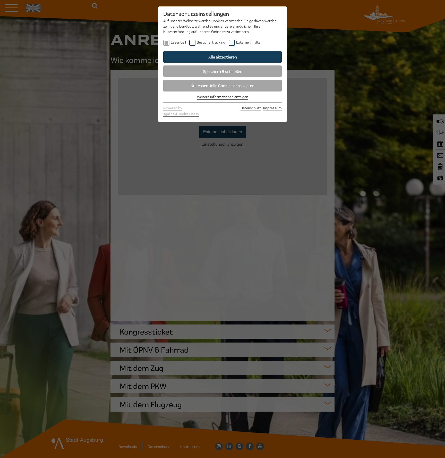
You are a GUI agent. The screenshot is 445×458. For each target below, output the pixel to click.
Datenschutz (251, 107)
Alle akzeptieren (222, 57)
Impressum (272, 107)
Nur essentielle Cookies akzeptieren (222, 85)
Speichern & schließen (222, 71)
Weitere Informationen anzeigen (222, 96)
